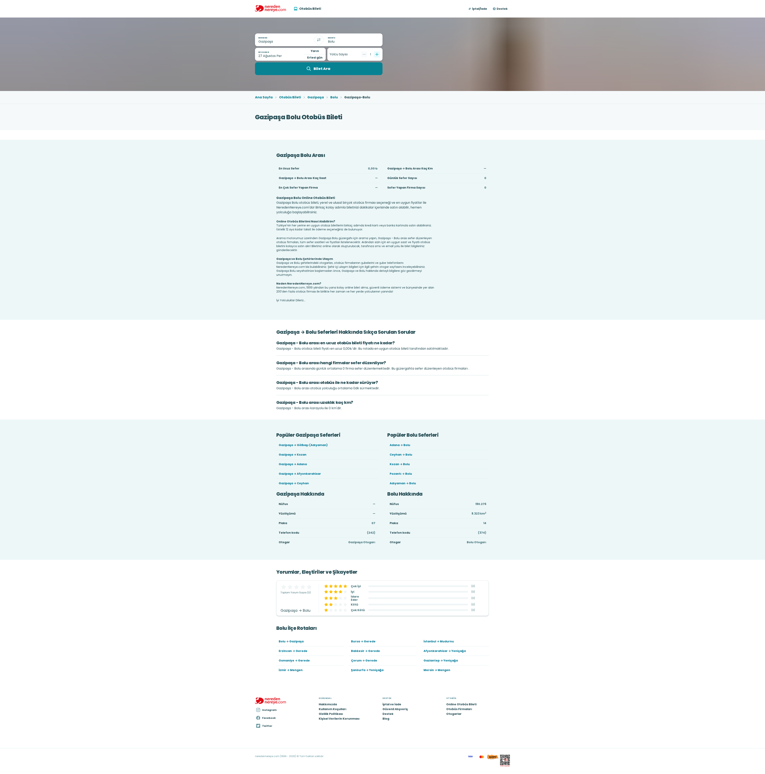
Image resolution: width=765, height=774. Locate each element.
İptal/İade (479, 8)
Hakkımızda (328, 704)
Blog (385, 719)
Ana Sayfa (264, 97)
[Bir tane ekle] (377, 54)
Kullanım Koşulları (332, 709)
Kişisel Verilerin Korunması (339, 719)
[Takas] (319, 40)
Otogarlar (454, 714)
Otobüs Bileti (290, 97)
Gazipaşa (315, 97)
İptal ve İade (391, 704)
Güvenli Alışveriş (395, 709)
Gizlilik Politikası (331, 714)
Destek (502, 8)
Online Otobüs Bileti (461, 704)
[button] (478, 9)
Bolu (334, 97)
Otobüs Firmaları (459, 709)
